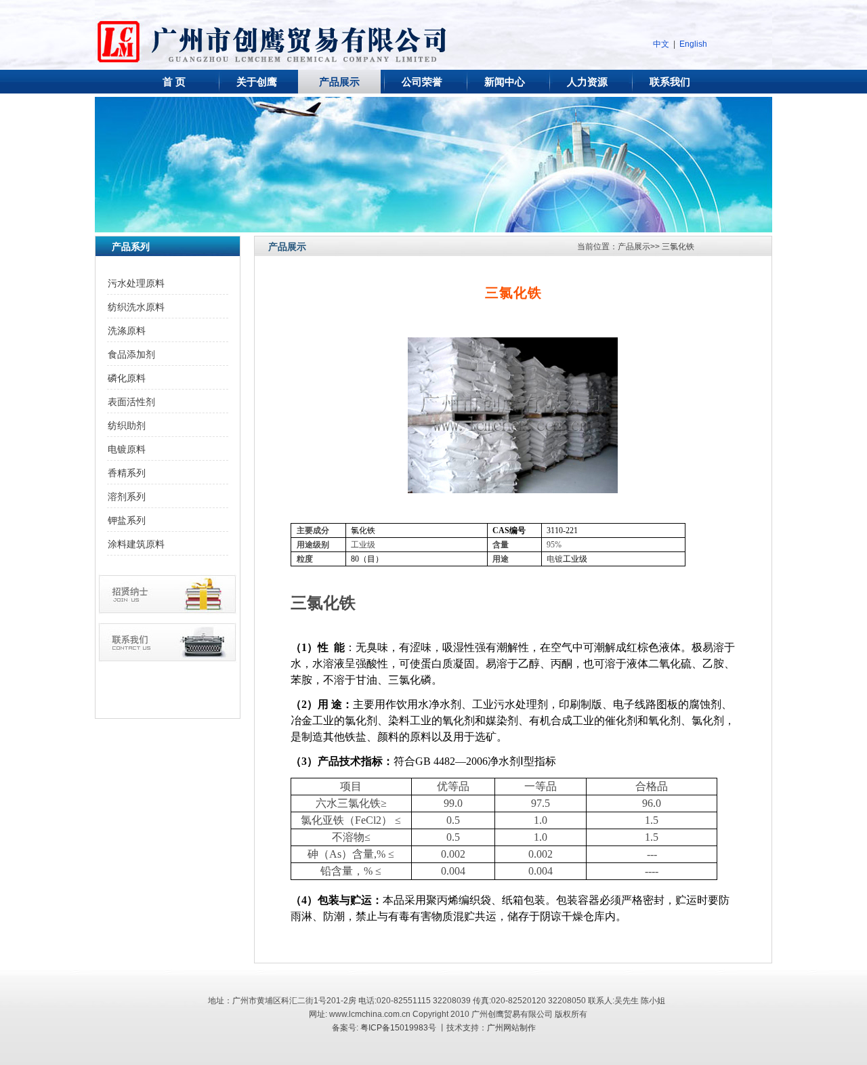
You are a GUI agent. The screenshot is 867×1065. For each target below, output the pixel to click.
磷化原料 (127, 378)
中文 (661, 44)
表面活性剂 (131, 401)
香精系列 (127, 472)
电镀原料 (127, 449)
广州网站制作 (511, 1027)
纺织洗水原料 (136, 306)
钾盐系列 (127, 520)
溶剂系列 (127, 496)
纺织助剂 (127, 425)
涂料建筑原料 (136, 544)
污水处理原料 (136, 283)
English (693, 44)
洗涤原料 (127, 330)
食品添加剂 (131, 354)
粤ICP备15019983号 (398, 1027)
